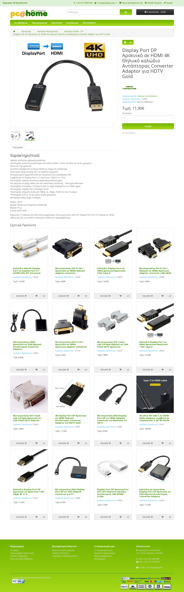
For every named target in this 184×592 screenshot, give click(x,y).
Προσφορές (99, 558)
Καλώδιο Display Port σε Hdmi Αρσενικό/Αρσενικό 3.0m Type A (111, 270)
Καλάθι (148, 126)
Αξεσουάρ (56, 22)
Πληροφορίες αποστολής (22, 553)
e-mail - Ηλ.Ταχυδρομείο (150, 567)
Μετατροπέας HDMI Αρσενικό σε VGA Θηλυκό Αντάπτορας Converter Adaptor (27, 346)
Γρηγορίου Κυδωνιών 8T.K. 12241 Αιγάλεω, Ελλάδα (149, 551)
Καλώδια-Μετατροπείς (47, 31)
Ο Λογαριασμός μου (103, 550)
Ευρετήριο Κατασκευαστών (64, 556)
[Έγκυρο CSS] (18, 581)
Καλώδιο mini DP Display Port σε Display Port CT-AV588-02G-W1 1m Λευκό (27, 270)
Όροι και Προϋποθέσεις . (21, 558)
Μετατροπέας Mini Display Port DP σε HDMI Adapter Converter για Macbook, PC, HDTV (112, 419)
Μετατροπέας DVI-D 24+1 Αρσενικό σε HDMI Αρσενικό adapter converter (71, 344)
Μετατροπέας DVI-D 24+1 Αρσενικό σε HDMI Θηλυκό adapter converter (70, 270)
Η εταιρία (14, 550)
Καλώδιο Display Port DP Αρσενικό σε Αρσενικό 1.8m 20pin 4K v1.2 (28, 491)
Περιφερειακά (39, 22)
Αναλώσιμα (72, 22)
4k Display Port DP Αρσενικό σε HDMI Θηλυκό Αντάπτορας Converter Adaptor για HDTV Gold (70, 419)
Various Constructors (147, 96)
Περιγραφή (17, 147)
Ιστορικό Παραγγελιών (104, 553)
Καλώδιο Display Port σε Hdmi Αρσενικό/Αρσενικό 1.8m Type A (153, 344)
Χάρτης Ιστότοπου (60, 553)
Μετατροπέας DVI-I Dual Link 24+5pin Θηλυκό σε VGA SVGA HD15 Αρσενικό (112, 344)
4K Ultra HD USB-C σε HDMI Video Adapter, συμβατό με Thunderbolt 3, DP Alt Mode (154, 418)
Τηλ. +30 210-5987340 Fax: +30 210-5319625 (149, 560)
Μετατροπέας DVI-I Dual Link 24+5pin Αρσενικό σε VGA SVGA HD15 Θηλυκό (27, 418)
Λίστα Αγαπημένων (103, 556)
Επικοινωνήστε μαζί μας (63, 550)
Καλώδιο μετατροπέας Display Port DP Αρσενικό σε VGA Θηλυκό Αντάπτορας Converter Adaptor (155, 493)
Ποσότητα (127, 113)
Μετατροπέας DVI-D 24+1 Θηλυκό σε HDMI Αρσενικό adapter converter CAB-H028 (155, 270)
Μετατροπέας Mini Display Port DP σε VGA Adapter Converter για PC (70, 491)
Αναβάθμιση (21, 22)
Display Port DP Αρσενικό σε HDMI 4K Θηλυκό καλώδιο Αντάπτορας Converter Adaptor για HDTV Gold (61, 34)
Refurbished (89, 22)
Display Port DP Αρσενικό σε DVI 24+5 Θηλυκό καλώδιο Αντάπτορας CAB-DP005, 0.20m (113, 493)
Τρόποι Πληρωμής (18, 556)
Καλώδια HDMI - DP (73, 31)
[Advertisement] (92, 529)
